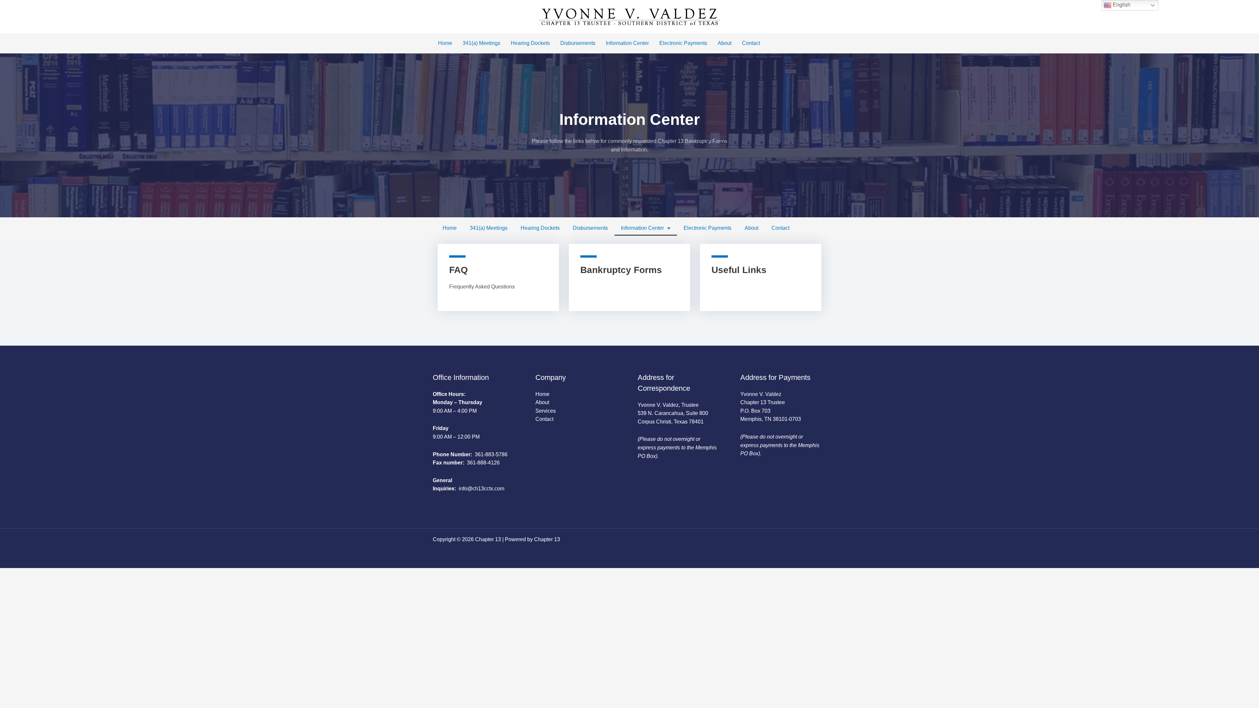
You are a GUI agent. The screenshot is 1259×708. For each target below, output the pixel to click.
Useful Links (739, 270)
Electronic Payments (683, 43)
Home (445, 43)
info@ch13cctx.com (481, 488)
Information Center (627, 43)
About (724, 43)
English (1120, 5)
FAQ (458, 270)
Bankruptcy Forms (621, 270)
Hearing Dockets (530, 43)
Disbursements (577, 43)
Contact (751, 43)
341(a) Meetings (481, 43)
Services (545, 411)
